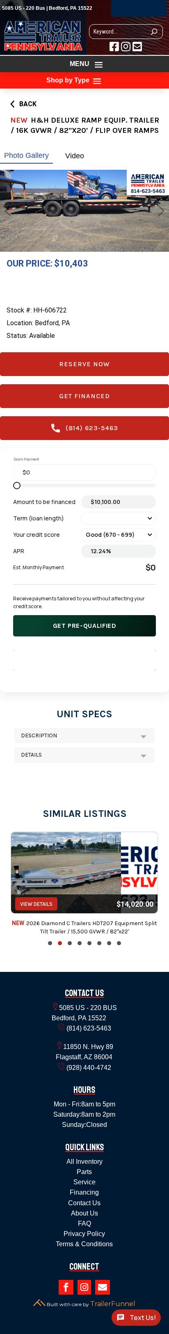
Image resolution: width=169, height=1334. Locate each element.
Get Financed (84, 396)
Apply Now (84, 660)
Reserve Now (84, 364)
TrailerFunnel (112, 1304)
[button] (50, 943)
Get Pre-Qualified (84, 625)
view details (36, 904)
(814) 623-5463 (139, 8)
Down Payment (26, 459)
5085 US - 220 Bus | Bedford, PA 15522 (47, 8)
